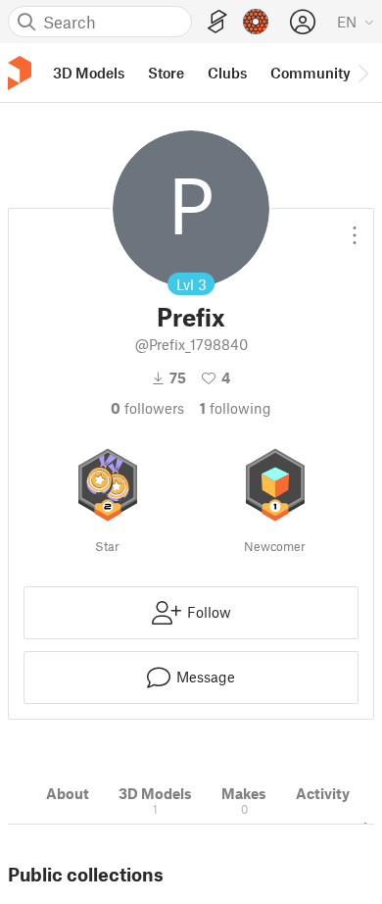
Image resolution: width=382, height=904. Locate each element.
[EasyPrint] (217, 22)
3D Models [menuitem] (88, 72)
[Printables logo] (19, 73)
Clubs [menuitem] (227, 72)
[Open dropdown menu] (354, 227)
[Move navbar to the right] (362, 72)
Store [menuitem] (166, 72)
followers (147, 408)
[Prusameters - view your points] (255, 21)
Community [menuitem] (310, 72)
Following (235, 408)
